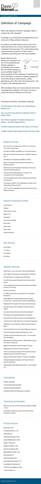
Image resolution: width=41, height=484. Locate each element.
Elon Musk (7, 256)
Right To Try (7, 214)
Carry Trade (7, 229)
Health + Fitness (8, 443)
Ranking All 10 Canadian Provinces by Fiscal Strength (19, 304)
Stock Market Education (11, 461)
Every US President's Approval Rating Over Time (18, 332)
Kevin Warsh (7, 247)
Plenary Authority (9, 232)
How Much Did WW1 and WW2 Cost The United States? (20, 151)
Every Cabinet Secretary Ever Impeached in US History (20, 274)
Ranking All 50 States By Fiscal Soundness (16, 348)
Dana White (7, 253)
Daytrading (7, 434)
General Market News (10, 440)
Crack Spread (8, 205)
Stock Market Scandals (10, 464)
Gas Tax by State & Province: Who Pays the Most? (18, 312)
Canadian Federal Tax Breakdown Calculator (17, 391)
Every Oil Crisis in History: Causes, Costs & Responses (19, 318)
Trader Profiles (8, 470)
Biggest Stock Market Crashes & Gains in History (18, 345)
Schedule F (7, 217)
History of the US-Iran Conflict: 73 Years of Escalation (19, 357)
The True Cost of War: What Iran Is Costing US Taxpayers (20, 321)
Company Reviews (9, 431)
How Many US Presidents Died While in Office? (17, 159)
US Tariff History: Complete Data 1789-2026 (17, 277)
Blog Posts (7, 427)
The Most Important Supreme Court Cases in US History (19, 127)
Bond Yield (7, 223)
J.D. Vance (7, 250)
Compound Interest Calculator (13, 385)
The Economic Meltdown (11, 467)
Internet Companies (10, 449)
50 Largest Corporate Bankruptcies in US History (18, 315)
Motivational (7, 455)
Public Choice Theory (10, 211)
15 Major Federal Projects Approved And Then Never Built (20, 131)
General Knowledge (9, 437)
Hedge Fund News (9, 446)
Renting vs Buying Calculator (12, 388)
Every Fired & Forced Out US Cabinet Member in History (20, 329)
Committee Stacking (10, 220)
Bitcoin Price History (10, 290)
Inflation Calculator (9, 382)
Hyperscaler (7, 226)
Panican (6, 208)
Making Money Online (10, 452)
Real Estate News (9, 458)
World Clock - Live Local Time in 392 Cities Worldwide (19, 271)
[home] (9, 7)
